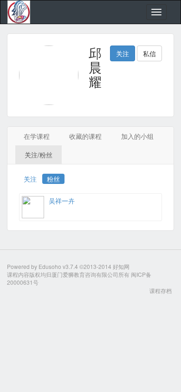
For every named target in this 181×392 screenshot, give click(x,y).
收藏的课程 (85, 136)
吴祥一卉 (62, 200)
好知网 (121, 266)
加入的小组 (137, 136)
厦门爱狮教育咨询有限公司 (85, 274)
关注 (122, 53)
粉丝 (53, 178)
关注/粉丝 (38, 154)
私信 (149, 53)
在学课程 (37, 136)
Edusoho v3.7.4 (58, 266)
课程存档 (160, 290)
